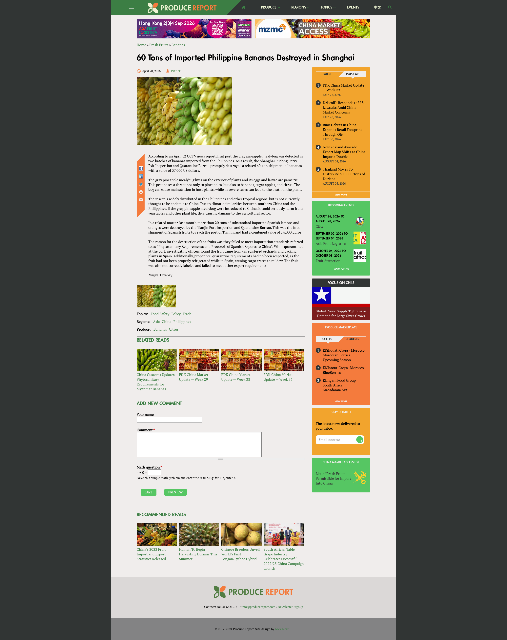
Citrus (174, 329)
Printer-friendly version (141, 192)
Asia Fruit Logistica (331, 243)
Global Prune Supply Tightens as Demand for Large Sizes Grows (341, 313)
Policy (176, 313)
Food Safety (160, 313)
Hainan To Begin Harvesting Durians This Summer (198, 554)
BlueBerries (332, 372)
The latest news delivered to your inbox (338, 426)
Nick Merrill (283, 629)
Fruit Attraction (328, 260)
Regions (298, 8)
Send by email (141, 199)
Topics (326, 8)
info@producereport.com (258, 607)
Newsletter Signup (290, 607)
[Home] (182, 8)
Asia (156, 321)
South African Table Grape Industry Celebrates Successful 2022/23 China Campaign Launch (284, 559)
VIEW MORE (341, 195)
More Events (341, 269)
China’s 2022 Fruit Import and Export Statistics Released (151, 554)
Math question (149, 467)
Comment (146, 429)
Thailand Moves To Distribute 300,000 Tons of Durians (344, 174)
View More (341, 401)
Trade (187, 313)
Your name (145, 414)
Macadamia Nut (335, 389)
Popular (352, 74)
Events (353, 7)
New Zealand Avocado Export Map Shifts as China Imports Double (344, 152)
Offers (327, 339)
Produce (268, 8)
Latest (327, 74)
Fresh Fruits (158, 44)
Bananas (178, 44)
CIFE (319, 226)
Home (141, 44)
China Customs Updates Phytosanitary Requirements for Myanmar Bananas (156, 381)
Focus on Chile (341, 283)
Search (390, 7)
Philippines (182, 321)
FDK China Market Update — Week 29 (193, 377)
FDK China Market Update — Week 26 (278, 377)
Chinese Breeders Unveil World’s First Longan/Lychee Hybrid (240, 554)
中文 (377, 7)
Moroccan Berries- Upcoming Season (337, 357)
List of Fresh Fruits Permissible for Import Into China (333, 478)
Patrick (176, 71)
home (243, 7)
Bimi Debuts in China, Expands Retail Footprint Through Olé (342, 129)
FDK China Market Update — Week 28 (236, 377)
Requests (352, 339)
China (166, 321)
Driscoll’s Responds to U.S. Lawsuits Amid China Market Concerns (343, 107)
